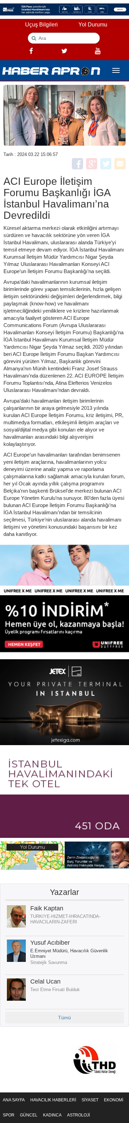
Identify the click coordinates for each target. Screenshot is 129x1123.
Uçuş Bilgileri (41, 24)
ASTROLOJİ (78, 1115)
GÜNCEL (28, 1115)
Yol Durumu (92, 24)
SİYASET (90, 1100)
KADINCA (52, 1115)
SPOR (8, 1115)
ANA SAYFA (14, 1100)
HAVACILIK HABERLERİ (53, 1100)
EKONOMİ (113, 1100)
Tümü (64, 1017)
